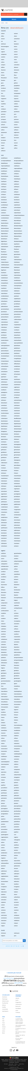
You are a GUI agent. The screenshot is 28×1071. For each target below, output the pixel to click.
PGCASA (25, 1059)
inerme (25, 983)
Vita (3, 1018)
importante (11, 976)
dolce (16, 978)
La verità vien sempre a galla (19, 1019)
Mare (3, 1025)
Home (2, 23)
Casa (3, 1022)
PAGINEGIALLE (11, 1059)
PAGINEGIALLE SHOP (19, 1059)
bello (14, 985)
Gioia (17, 1010)
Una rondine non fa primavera (20, 1026)
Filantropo (4, 999)
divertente (9, 980)
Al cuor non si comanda (19, 1039)
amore (19, 985)
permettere (11, 983)
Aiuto (19, 1065)
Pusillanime (5, 1003)
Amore (4, 1027)
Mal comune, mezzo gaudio (20, 1032)
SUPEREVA (17, 1062)
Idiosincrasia (5, 1001)
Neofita (4, 1007)
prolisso (21, 978)
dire (6, 976)
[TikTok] (14, 1050)
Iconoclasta (5, 1009)
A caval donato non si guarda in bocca (20, 1042)
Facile (17, 1000)
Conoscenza (19, 1004)
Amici (3, 1031)
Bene (3, 1033)
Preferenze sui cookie (12, 1065)
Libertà (17, 998)
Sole (3, 1020)
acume (18, 982)
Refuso (4, 1005)
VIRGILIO (6, 1059)
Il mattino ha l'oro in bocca (21, 1029)
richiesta (17, 976)
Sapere (9, 10)
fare (10, 985)
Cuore (3, 1029)
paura (24, 985)
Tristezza (18, 1012)
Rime (6, 23)
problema (9, 978)
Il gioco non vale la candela (20, 1035)
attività (22, 976)
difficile (4, 983)
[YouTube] (17, 1050)
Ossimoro (4, 997)
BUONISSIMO (11, 1062)
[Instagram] (10, 1050)
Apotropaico (5, 1011)
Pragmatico (18, 1002)
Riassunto (18, 1006)
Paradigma (18, 1008)
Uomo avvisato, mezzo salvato (19, 1022)
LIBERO (2, 1059)
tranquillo (21, 980)
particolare (5, 985)
